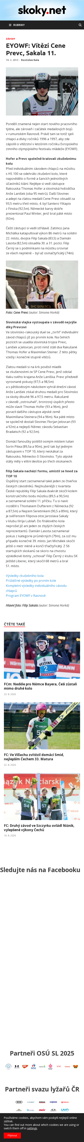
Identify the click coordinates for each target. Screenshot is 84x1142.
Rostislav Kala (30, 60)
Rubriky (19, 25)
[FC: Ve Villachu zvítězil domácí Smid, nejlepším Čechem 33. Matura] (42, 750)
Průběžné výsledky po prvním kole (31, 580)
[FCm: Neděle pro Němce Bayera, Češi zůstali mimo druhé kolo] (42, 680)
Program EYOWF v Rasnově (26, 595)
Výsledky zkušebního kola (25, 576)
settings (32, 1128)
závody (10, 39)
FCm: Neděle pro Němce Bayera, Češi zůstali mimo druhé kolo (40, 686)
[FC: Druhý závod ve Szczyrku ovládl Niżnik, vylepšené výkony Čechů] (42, 821)
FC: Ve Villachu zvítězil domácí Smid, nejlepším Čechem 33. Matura (34, 756)
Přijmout (12, 1135)
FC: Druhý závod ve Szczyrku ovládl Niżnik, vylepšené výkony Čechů (39, 827)
